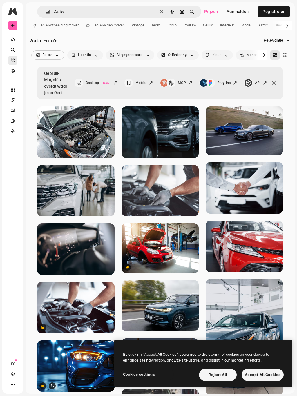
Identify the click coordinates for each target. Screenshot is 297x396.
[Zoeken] (12, 50)
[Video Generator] (12, 121)
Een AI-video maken (109, 25)
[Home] (12, 39)
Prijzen (211, 11)
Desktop (97, 83)
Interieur (227, 25)
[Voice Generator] (12, 131)
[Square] (285, 55)
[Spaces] (12, 100)
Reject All (218, 374)
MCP (182, 83)
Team (155, 25)
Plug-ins (224, 83)
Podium (190, 25)
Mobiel (140, 83)
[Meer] (12, 384)
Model (246, 25)
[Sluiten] (273, 83)
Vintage (138, 25)
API (257, 83)
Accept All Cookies (262, 374)
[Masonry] (275, 55)
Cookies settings (139, 374)
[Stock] (12, 60)
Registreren (273, 11)
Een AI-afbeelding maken (59, 25)
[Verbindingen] (12, 363)
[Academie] (12, 374)
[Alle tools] (12, 89)
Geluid (208, 25)
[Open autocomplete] (45, 12)
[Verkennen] (12, 70)
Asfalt (263, 25)
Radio (172, 25)
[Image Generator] (12, 110)
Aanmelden (238, 11)
